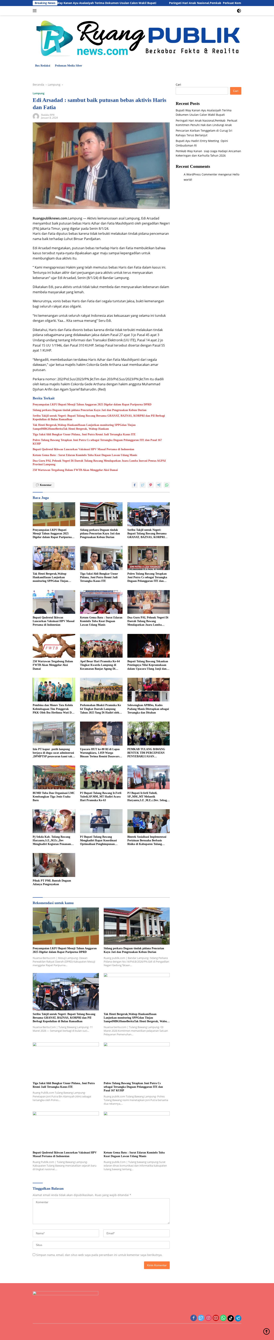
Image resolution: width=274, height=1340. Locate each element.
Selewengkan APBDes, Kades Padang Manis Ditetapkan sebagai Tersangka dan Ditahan (148, 709)
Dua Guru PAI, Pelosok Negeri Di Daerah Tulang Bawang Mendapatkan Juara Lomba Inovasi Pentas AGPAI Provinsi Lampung (99, 462)
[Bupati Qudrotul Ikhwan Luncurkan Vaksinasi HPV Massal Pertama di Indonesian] (54, 602)
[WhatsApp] (223, 1318)
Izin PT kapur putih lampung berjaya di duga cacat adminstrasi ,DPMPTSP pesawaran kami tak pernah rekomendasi (53, 753)
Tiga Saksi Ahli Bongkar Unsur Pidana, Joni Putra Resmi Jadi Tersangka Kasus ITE (84, 434)
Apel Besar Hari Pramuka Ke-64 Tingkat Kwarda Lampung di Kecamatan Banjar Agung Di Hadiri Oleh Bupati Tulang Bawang (100, 665)
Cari (178, 84)
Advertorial (224, 74)
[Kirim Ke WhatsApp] (167, 485)
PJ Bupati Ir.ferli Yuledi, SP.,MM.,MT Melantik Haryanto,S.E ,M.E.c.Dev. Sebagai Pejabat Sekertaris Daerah (148, 796)
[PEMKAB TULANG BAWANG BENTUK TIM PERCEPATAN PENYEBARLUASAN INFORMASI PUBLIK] (148, 733)
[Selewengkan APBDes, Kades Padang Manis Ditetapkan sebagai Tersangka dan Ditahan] (148, 690)
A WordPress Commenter (200, 174)
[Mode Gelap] (239, 10)
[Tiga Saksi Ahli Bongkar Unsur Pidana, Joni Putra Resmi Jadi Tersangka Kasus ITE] (101, 558)
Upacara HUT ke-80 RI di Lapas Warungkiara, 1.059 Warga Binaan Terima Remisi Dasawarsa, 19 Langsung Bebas (101, 753)
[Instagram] (208, 1318)
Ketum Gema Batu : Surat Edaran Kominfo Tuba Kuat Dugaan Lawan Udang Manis (85, 455)
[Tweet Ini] (143, 485)
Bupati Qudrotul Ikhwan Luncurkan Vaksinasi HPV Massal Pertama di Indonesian (83, 449)
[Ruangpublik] (137, 38)
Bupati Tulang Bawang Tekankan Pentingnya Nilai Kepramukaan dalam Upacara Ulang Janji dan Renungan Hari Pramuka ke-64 (147, 665)
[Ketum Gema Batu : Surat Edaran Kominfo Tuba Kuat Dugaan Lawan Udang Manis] (101, 602)
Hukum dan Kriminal (83, 74)
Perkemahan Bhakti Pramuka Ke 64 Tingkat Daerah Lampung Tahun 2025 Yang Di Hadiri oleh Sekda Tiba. (100, 709)
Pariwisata (139, 74)
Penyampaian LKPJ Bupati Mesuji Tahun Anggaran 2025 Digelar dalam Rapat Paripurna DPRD (92, 404)
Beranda (40, 74)
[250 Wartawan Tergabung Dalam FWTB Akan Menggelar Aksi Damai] (54, 646)
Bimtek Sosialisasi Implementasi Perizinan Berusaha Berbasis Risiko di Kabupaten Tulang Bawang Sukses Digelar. (146, 840)
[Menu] (35, 10)
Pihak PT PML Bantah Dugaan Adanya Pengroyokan (52, 882)
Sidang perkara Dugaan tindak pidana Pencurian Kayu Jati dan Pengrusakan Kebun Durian (89, 410)
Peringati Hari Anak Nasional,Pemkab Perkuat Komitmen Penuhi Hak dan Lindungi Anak (189, 3)
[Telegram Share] (159, 485)
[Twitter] (201, 1318)
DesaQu (155, 74)
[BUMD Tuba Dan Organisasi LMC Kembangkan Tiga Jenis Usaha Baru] (54, 777)
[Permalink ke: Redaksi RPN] (36, 116)
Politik (105, 74)
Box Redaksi (42, 65)
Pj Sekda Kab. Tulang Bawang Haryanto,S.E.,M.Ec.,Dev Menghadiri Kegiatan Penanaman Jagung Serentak (53, 840)
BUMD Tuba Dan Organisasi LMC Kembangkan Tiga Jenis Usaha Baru (54, 796)
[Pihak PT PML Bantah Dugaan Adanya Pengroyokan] (54, 865)
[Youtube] (216, 1318)
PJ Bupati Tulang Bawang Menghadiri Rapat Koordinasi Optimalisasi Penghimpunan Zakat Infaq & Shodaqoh (98, 840)
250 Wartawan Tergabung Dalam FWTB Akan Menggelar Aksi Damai (75, 470)
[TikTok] (230, 1318)
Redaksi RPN (47, 115)
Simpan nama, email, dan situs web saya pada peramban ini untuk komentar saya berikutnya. (99, 1255)
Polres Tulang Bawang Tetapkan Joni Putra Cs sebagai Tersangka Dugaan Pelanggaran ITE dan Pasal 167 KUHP (97, 442)
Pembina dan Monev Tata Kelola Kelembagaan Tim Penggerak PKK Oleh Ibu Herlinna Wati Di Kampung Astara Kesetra (53, 709)
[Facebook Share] (135, 485)
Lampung (56, 74)
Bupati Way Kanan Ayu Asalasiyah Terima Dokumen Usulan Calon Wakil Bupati (60, 3)
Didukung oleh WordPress (125, 1329)
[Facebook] (193, 1318)
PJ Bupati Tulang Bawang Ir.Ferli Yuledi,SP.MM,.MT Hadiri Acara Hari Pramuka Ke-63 (100, 796)
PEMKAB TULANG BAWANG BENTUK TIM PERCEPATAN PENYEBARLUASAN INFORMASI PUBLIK (146, 753)
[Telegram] (238, 1318)
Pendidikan (122, 74)
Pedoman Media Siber (68, 65)
